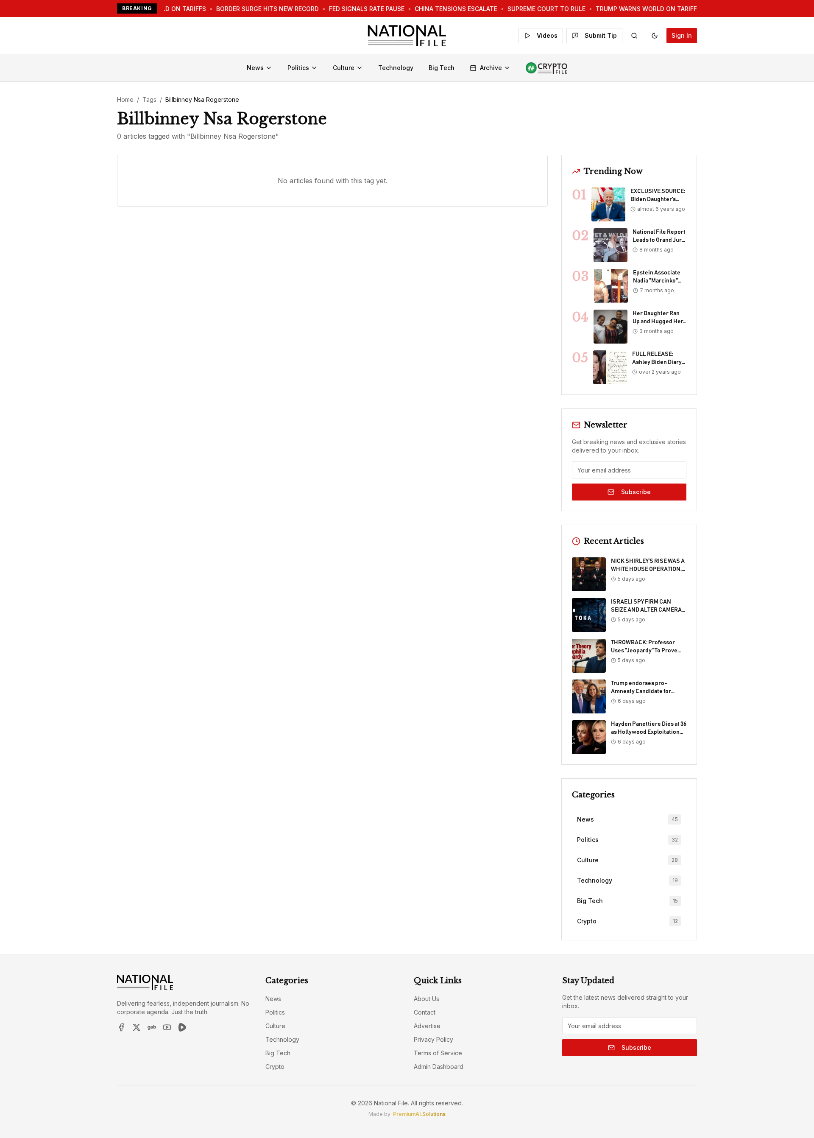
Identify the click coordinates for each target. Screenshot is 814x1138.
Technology (395, 67)
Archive (491, 67)
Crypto (274, 1066)
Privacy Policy (433, 1039)
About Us (426, 998)
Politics (298, 67)
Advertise (427, 1025)
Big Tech (441, 67)
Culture (343, 67)
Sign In (682, 35)
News (255, 67)
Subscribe (636, 491)
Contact (424, 1012)
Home (125, 99)
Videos (547, 35)
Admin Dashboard (438, 1066)
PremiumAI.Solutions (419, 1114)
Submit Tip (601, 35)
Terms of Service (438, 1053)
